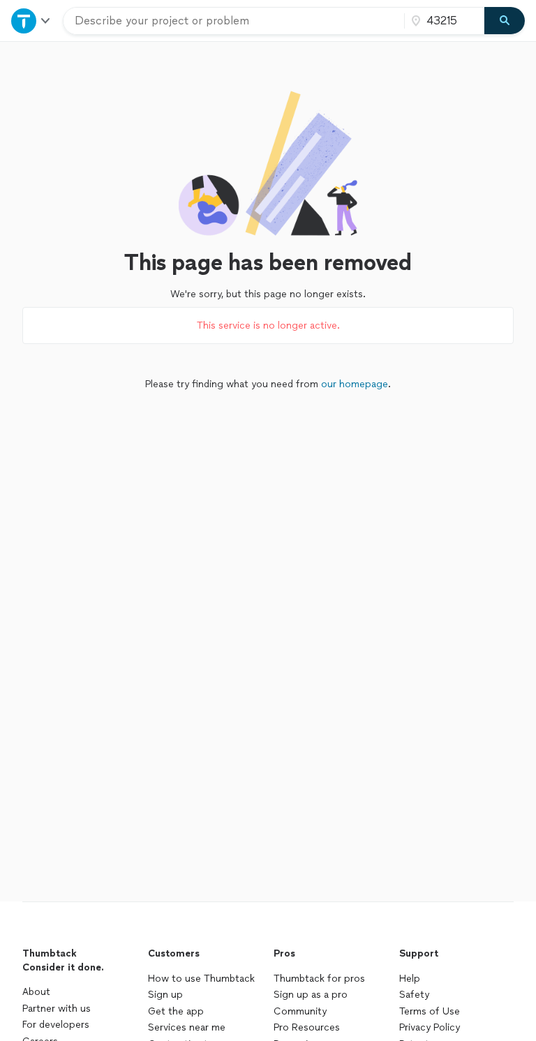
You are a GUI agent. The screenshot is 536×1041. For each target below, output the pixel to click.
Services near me (186, 1027)
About (36, 992)
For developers (55, 1025)
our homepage (354, 384)
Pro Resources (307, 1027)
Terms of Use (429, 1011)
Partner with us (56, 1008)
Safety (414, 995)
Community (300, 1011)
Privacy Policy (429, 1027)
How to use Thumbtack (201, 978)
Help (409, 978)
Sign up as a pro (311, 995)
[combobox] (234, 21)
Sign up (165, 995)
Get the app (176, 1011)
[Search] (504, 21)
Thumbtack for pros (319, 978)
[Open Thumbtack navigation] (31, 20)
